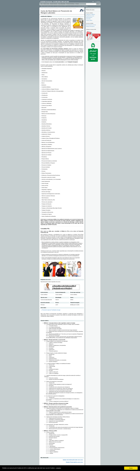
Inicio (93, 1)
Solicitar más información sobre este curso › (73, 459)
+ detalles (58, 468)
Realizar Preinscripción (90, 26)
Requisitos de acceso (90, 15)
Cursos (42, 8)
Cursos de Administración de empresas (51, 8)
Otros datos (88, 18)
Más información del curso (91, 24)
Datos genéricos (89, 17)
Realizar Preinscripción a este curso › (74, 462)
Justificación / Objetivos (90, 14)
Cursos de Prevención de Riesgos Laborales (67, 8)
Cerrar (131, 468)
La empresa (98, 1)
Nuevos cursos (46, 3)
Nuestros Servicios (53, 3)
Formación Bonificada (70, 3)
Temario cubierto (89, 20)
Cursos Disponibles (61, 3)
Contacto (77, 3)
